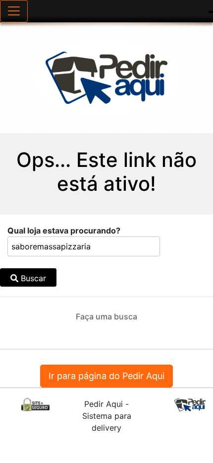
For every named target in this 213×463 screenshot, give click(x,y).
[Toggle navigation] (14, 11)
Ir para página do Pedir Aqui (106, 376)
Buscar (32, 278)
